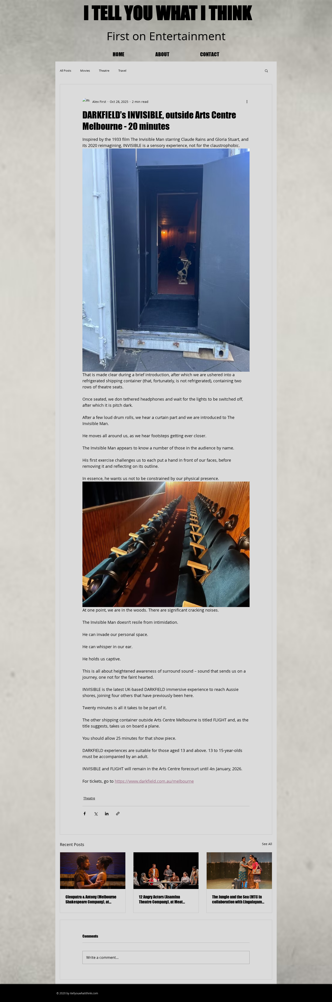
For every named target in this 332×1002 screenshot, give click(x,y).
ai (186, 36)
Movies (85, 71)
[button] (266, 70)
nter (166, 36)
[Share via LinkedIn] (107, 813)
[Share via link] (118, 813)
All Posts (65, 71)
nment (208, 36)
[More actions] (247, 101)
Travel (122, 71)
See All (267, 844)
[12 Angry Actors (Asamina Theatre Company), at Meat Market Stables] (166, 870)
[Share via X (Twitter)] (96, 813)
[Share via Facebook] (84, 813)
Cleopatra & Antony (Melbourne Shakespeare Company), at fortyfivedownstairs (90, 899)
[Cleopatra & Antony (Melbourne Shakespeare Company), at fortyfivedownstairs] (92, 870)
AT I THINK (216, 13)
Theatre (104, 71)
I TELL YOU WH (130, 13)
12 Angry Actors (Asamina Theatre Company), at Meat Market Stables (161, 899)
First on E (131, 36)
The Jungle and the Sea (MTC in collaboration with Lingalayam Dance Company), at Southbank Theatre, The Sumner (237, 899)
